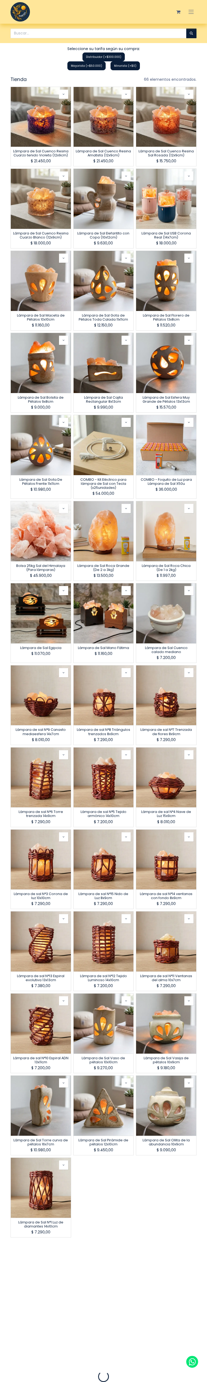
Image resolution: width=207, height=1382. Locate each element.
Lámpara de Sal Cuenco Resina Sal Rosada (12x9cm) (166, 153)
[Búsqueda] (191, 33)
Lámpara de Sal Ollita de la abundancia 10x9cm (166, 1142)
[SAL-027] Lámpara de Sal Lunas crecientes (41, 1306)
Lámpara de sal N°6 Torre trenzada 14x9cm (41, 814)
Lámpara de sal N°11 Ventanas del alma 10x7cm (166, 978)
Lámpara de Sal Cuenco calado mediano (166, 650)
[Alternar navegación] (191, 11)
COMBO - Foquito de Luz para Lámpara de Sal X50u (166, 482)
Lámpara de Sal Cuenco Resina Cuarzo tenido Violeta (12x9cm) (40, 153)
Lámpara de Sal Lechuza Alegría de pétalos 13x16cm (166, 1306)
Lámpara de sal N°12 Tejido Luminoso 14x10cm (103, 978)
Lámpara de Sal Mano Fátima (103, 648)
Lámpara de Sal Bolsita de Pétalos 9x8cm (41, 399)
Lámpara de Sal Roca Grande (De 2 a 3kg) (103, 568)
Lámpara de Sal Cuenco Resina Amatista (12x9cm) (103, 153)
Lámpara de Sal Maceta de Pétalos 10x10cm (41, 317)
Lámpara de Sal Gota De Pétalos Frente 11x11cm (40, 482)
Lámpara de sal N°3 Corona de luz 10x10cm (41, 896)
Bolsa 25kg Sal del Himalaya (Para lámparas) (40, 568)
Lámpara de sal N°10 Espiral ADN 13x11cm (40, 1060)
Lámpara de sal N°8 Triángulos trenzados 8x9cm (103, 732)
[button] (63, 94)
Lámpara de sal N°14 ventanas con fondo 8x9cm (166, 896)
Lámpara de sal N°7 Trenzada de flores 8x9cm (166, 732)
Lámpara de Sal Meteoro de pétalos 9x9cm (103, 1224)
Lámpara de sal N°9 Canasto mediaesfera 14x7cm (41, 732)
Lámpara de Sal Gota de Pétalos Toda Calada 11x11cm (103, 317)
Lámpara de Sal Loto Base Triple (103, 1306)
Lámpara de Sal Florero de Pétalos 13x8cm (166, 317)
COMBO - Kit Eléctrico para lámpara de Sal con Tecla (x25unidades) (103, 484)
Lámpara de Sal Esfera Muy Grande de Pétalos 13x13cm (166, 399)
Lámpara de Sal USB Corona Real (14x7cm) (166, 235)
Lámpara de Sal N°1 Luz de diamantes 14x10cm (40, 1224)
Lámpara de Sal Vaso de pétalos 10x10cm (103, 1060)
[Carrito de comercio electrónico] (178, 11)
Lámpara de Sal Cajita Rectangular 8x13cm (103, 399)
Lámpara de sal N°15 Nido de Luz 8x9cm (103, 896)
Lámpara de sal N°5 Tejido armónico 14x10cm (103, 814)
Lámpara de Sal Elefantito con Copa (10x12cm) (103, 235)
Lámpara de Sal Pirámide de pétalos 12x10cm (103, 1142)
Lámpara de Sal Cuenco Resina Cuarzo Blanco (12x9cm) (40, 235)
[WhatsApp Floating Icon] (192, 1362)
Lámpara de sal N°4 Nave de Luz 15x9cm (166, 814)
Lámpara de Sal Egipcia (40, 648)
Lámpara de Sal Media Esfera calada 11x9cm (166, 1224)
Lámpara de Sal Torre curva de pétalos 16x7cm (40, 1142)
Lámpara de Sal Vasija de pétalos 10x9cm (166, 1060)
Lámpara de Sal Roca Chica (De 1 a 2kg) (166, 568)
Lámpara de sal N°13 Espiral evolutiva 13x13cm (40, 978)
